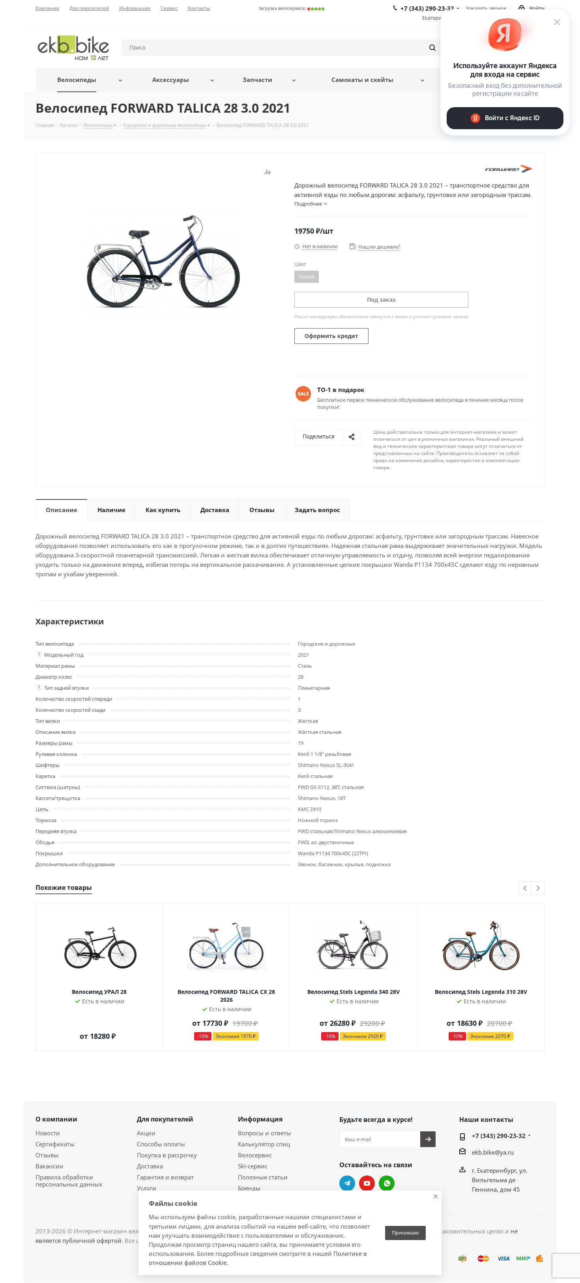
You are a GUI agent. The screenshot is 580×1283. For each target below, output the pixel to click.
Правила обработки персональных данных (69, 1180)
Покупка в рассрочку (167, 1155)
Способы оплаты (161, 1144)
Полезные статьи (263, 1177)
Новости (48, 1133)
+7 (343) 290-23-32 (499, 1136)
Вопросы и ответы (264, 1133)
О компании (56, 1119)
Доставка (150, 1166)
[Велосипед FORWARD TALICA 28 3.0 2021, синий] (163, 262)
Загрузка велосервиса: (291, 8)
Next (537, 888)
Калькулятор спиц (264, 1144)
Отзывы (47, 1155)
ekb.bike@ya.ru (493, 1152)
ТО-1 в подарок (340, 390)
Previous (525, 888)
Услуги (146, 1188)
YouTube (367, 1183)
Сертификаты (55, 1144)
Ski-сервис (253, 1166)
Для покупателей (165, 1119)
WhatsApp (387, 1183)
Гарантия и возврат (165, 1177)
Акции (146, 1133)
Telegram (347, 1183)
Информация (260, 1119)
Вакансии (50, 1166)
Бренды (249, 1188)
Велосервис (255, 1155)
